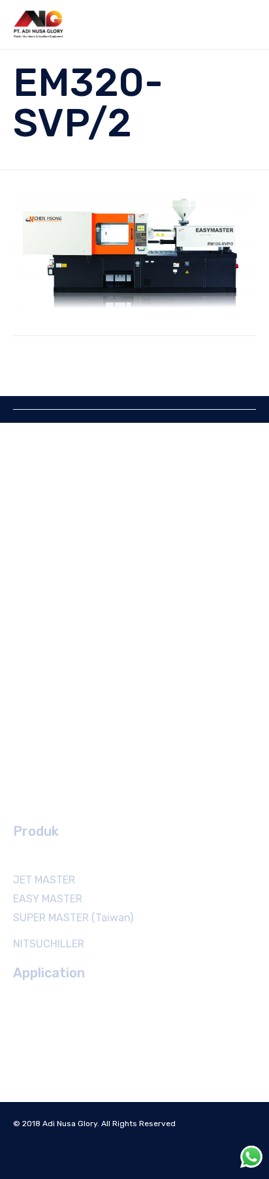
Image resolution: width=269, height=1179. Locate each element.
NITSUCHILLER (48, 944)
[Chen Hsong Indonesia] (39, 24)
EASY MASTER (47, 899)
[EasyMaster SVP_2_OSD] (134, 256)
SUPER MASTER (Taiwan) (73, 917)
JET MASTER (44, 880)
